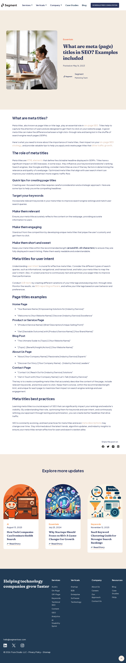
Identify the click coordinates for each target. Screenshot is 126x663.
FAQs (114, 597)
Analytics (56, 616)
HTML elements (35, 160)
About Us (96, 587)
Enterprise (75, 594)
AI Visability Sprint (56, 623)
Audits (54, 587)
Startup (74, 587)
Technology (76, 602)
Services (26, 5)
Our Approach (96, 595)
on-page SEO (91, 125)
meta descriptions (91, 423)
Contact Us (97, 601)
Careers (95, 590)
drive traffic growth (102, 145)
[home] (8, 5)
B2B (72, 590)
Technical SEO (56, 603)
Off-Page (56, 594)
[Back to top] (121, 658)
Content (55, 609)
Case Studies (72, 5)
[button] (27, 5)
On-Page (56, 590)
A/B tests (26, 282)
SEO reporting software (47, 286)
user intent (33, 266)
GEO (54, 612)
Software (75, 598)
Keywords (56, 598)
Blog (84, 5)
